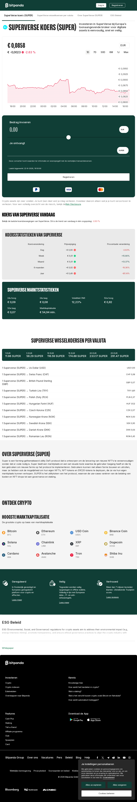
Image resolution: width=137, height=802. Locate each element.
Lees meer (17, 600)
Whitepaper (8, 648)
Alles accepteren (93, 785)
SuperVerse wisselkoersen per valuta (55, 15)
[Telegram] (108, 758)
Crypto (8, 683)
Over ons (32, 757)
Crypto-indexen (12, 687)
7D (94, 52)
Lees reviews (112, 597)
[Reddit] (113, 758)
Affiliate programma (13, 731)
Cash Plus (9, 719)
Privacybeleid (40, 771)
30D (103, 52)
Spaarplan (9, 740)
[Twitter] (103, 758)
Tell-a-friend (10, 727)
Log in (101, 5)
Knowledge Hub (75, 683)
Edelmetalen (10, 691)
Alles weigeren (119, 785)
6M (111, 52)
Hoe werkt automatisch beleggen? (83, 700)
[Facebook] (97, 758)
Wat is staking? (74, 691)
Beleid (69, 757)
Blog (78, 757)
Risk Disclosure (73, 204)
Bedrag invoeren (20, 122)
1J (118, 52)
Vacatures (47, 757)
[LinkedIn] (119, 758)
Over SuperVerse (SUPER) (89, 15)
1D (88, 52)
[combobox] (124, 129)
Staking (8, 723)
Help (87, 757)
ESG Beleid (116, 15)
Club (7, 736)
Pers (59, 757)
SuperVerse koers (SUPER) (18, 15)
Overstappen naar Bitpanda (17, 696)
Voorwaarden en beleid (58, 771)
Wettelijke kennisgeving (20, 771)
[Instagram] (129, 758)
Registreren (117, 5)
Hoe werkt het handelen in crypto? (83, 687)
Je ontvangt (17, 143)
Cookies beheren (106, 793)
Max (126, 52)
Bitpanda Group (14, 757)
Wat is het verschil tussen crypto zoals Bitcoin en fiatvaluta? (94, 696)
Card (7, 744)
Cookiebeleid (109, 777)
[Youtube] (124, 758)
